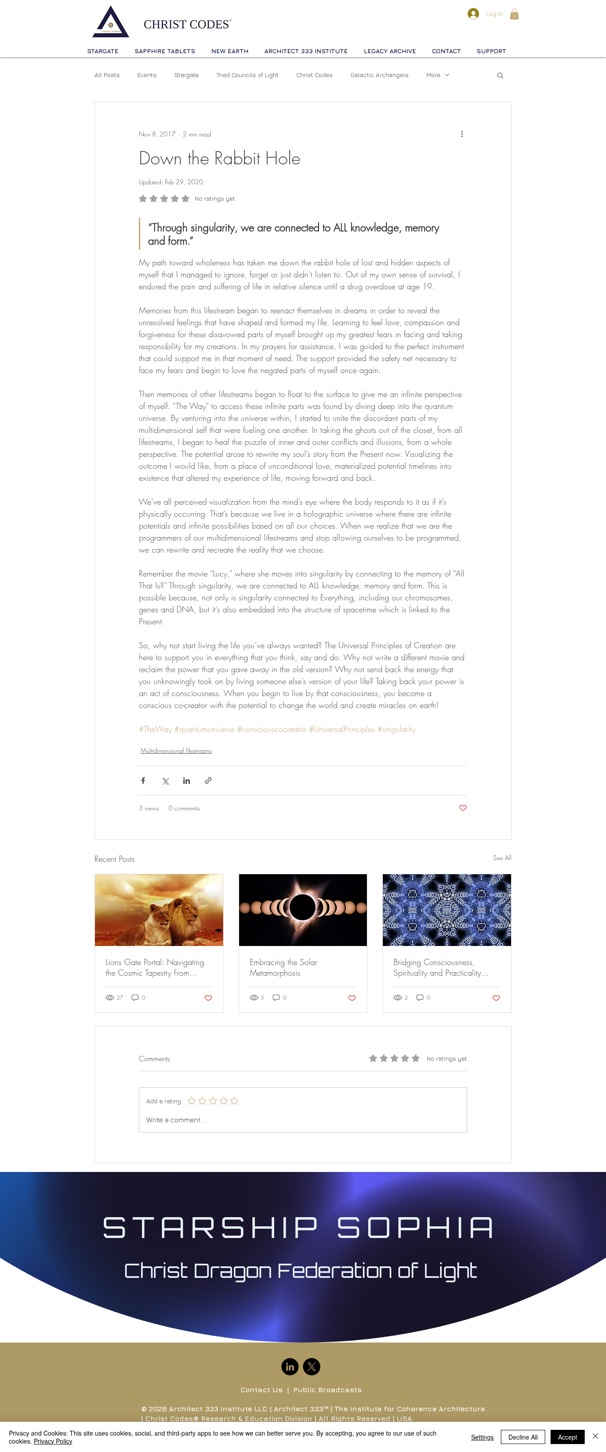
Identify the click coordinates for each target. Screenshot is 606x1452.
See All (502, 857)
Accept (567, 1437)
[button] (514, 13)
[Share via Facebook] (143, 780)
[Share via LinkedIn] (186, 780)
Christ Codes (314, 74)
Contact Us (261, 1390)
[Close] (595, 1437)
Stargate (186, 74)
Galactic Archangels (379, 74)
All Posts (107, 74)
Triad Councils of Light (247, 74)
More (433, 74)
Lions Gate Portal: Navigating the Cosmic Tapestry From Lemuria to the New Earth (155, 967)
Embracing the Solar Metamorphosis (283, 967)
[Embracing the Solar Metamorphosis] (303, 910)
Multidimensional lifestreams (176, 750)
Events (147, 74)
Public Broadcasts (327, 1390)
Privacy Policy (53, 1440)
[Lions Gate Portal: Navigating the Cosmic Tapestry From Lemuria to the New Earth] (159, 910)
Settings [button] (482, 1437)
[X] (311, 1366)
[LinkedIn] (290, 1366)
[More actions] (461, 133)
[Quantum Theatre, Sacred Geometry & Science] (447, 910)
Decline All (523, 1437)
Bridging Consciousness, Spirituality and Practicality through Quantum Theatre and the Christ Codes (443, 967)
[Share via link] (208, 780)
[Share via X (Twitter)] (165, 780)
